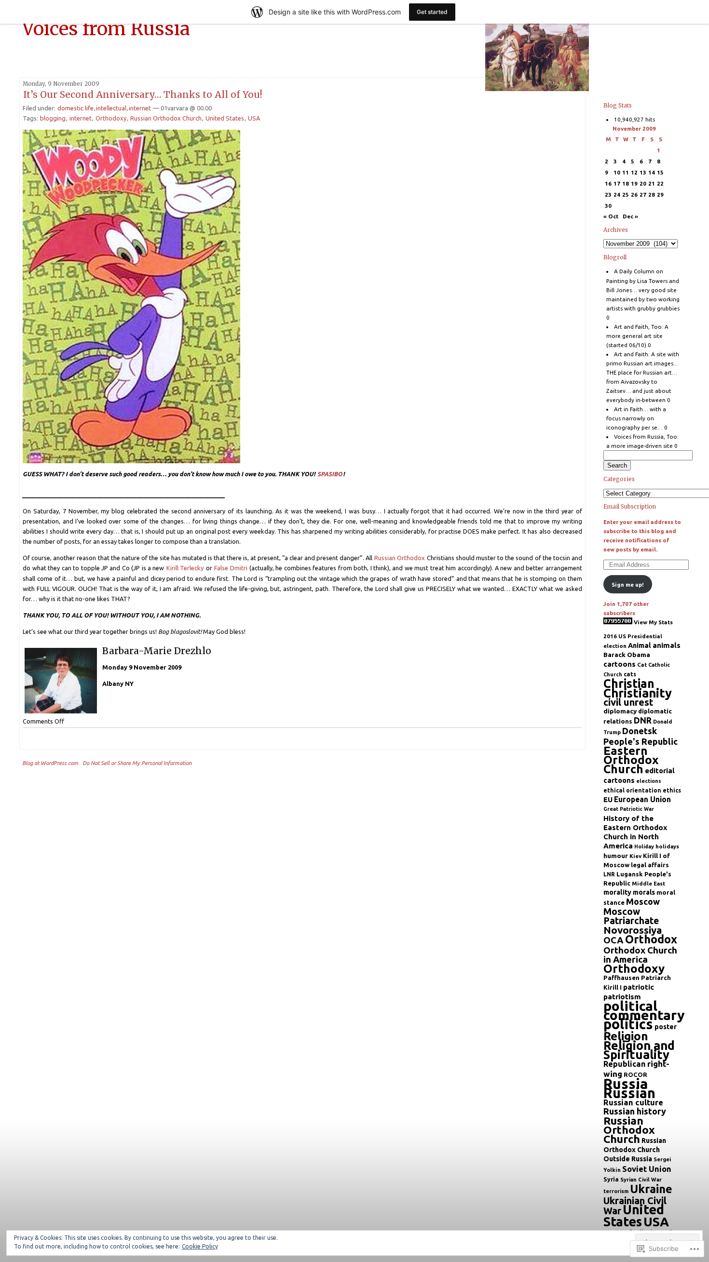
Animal (639, 645)
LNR (609, 874)
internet (140, 108)
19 (634, 183)
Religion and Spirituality (639, 1049)
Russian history (634, 1111)
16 (608, 183)
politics (628, 1024)
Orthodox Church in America (640, 955)
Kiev (635, 856)
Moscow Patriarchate (631, 916)
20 (643, 183)
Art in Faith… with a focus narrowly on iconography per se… (636, 418)
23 (608, 194)
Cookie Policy (200, 1246)
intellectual (111, 108)
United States (224, 118)
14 (651, 172)
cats (630, 674)
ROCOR (635, 1074)
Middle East (648, 883)
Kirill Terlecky (185, 567)
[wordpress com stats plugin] (617, 622)
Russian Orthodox (399, 557)
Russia (625, 1084)
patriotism (622, 997)
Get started (432, 11)
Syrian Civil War (641, 1179)
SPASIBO (329, 473)
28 (651, 194)
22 (660, 183)
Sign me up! (627, 584)
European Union (642, 799)
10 (617, 172)
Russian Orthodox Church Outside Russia (634, 1150)
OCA (613, 940)
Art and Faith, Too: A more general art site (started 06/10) (637, 335)
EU (608, 799)
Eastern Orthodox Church (630, 760)
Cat (642, 664)
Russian (629, 1093)
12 (634, 172)
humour (615, 855)
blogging (53, 118)
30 (608, 205)
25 (625, 194)
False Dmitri (230, 567)
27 (643, 194)
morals (644, 892)
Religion (625, 1036)
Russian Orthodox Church (166, 118)
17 (617, 183)
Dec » (630, 216)
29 (660, 194)
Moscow (643, 901)
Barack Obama (626, 654)
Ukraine (651, 1188)
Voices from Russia (106, 28)
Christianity (637, 693)
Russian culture (633, 1102)
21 (651, 183)
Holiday (644, 846)
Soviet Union (646, 1168)
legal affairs (650, 864)
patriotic (638, 987)
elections (648, 781)
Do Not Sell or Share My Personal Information (136, 763)
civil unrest (628, 702)
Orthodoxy (110, 118)
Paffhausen (621, 977)
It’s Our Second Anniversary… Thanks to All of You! (142, 94)
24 (617, 194)
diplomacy (620, 711)
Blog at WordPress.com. (51, 763)
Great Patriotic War (628, 809)
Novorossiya (632, 930)
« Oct (610, 216)
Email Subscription (629, 506)
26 (634, 194)
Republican (624, 1064)
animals (667, 645)
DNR (643, 720)
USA (254, 118)
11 (625, 172)
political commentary (644, 1010)
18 (625, 183)
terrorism (615, 1191)
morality (617, 892)
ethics (672, 790)
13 (643, 172)
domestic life (75, 108)
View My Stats (653, 622)
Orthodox (651, 939)
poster (665, 1027)
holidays (667, 846)
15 (660, 172)
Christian (628, 683)
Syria (611, 1179)
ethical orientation (632, 790)
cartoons (619, 664)
